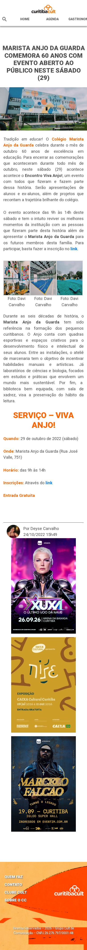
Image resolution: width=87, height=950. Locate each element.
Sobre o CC (15, 900)
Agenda (52, 19)
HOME (24, 19)
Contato (13, 884)
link (73, 248)
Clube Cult (15, 892)
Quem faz (13, 877)
